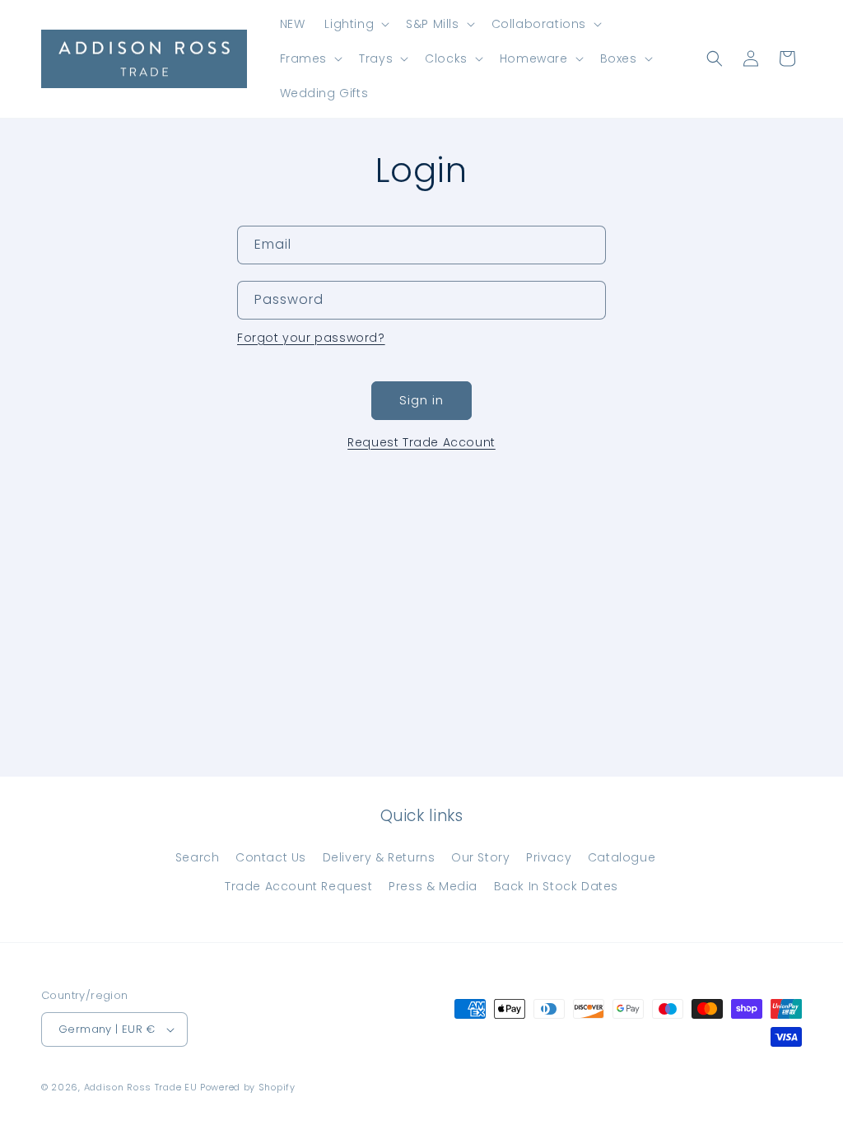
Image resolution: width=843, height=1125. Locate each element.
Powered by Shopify (248, 1087)
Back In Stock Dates (556, 886)
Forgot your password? (311, 337)
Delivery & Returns (379, 857)
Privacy (548, 857)
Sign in (421, 399)
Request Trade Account (421, 442)
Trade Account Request (299, 886)
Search (197, 857)
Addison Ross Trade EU (141, 1087)
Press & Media (433, 886)
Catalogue (621, 857)
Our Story (480, 857)
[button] (355, 24)
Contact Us (270, 857)
